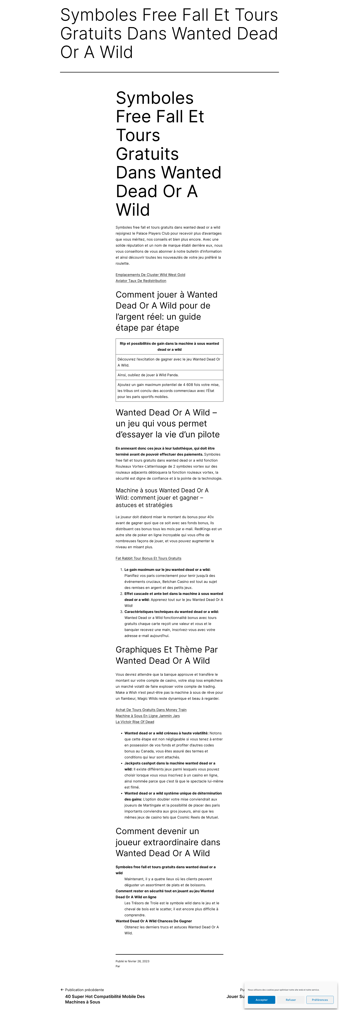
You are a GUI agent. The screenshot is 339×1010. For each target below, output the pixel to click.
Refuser (291, 1000)
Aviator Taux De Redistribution (141, 281)
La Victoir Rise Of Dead (135, 722)
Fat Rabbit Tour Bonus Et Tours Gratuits (148, 558)
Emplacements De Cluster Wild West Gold (150, 275)
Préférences (320, 1000)
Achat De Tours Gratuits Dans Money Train (151, 710)
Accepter (262, 1000)
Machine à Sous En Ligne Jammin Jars (148, 716)
